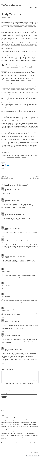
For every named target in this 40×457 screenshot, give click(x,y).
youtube (3, 438)
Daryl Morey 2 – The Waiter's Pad (12, 335)
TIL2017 (19, 437)
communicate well (10, 422)
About (31, 7)
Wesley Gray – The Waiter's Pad (11, 200)
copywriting (22, 422)
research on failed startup (19, 123)
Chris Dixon (29, 146)
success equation (27, 435)
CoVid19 (30, 422)
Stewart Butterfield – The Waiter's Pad (13, 349)
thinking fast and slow (4, 437)
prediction (30, 433)
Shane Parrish (34, 126)
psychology (18, 435)
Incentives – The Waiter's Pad (11, 295)
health (7, 426)
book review (28, 420)
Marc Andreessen (7, 177)
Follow (4, 396)
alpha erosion (23, 417)
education (24, 424)
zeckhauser (8, 438)
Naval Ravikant (30, 127)
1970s (2, 417)
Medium (24, 156)
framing (33, 424)
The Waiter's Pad (8, 5)
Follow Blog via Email (5, 389)
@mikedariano (15, 155)
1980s (5, 417)
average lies (5, 420)
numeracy (29, 431)
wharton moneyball (31, 437)
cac (6, 422)
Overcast (12, 156)
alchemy (15, 417)
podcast (25, 433)
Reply (7, 190)
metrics (9, 431)
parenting (5, 433)
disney (18, 424)
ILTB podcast (22, 426)
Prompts (35, 7)
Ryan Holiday (27, 151)
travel (26, 437)
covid (26, 422)
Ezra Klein (20, 58)
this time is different (13, 437)
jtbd (8, 429)
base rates (10, 420)
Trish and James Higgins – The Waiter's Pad (14, 309)
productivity (14, 435)
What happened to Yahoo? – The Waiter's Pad (14, 256)
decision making (8, 424)
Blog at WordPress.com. (35, 452)
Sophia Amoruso (11, 57)
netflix (16, 431)
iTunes (8, 156)
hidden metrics (13, 426)
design (15, 424)
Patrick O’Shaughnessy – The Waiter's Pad (14, 214)
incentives (28, 426)
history (18, 426)
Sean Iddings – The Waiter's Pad (11, 321)
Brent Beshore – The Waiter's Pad (12, 284)
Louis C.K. (22, 44)
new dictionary (21, 431)
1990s (7, 417)
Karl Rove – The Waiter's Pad (11, 270)
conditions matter (16, 422)
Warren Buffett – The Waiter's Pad (12, 228)
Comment (35, 380)
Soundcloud (17, 156)
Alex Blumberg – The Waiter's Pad (12, 189)
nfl (25, 431)
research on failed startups (12, 102)
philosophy (20, 433)
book (22, 420)
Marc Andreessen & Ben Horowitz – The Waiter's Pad (16, 240)
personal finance (12, 433)
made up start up (22, 428)
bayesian (14, 420)
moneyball (13, 431)
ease (20, 424)
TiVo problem (23, 437)
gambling (3, 426)
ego (27, 424)
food (29, 424)
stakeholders (22, 435)
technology (36, 435)
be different (18, 420)
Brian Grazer (16, 47)
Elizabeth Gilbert (8, 60)
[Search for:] (6, 404)
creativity (34, 422)
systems (32, 435)
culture (2, 424)
